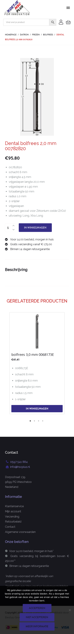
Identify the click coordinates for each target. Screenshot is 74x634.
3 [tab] (39, 422)
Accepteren (37, 608)
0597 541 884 (19, 462)
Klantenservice (14, 506)
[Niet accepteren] (69, 610)
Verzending (12, 516)
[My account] (61, 22)
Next (66, 363)
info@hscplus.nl (20, 467)
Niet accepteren (37, 617)
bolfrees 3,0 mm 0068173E (32, 355)
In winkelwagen (35, 228)
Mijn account (13, 511)
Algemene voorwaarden (20, 532)
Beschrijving (16, 269)
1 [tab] (31, 422)
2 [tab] (35, 422)
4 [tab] (43, 422)
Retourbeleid (13, 521)
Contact (10, 526)
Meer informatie (37, 626)
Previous (7, 363)
